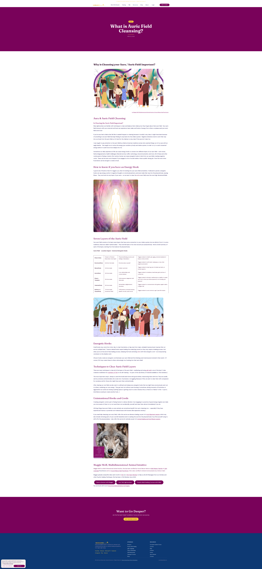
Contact (152, 556)
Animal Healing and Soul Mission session (149, 419)
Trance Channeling (131, 550)
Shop (141, 5)
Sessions (129, 544)
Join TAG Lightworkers (125, 482)
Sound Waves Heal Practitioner (120, 471)
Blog (130, 21)
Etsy (102, 553)
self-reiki (148, 370)
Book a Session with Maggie (105, 482)
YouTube (97, 550)
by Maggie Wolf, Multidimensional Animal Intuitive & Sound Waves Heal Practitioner (150, 112)
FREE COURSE (164, 4)
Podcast (102, 550)
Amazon (106, 553)
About (147, 5)
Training (124, 5)
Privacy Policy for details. (8, 563)
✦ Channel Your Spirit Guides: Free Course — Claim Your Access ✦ (131, 1)
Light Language (130, 548)
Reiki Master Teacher (157, 468)
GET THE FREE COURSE (131, 519)
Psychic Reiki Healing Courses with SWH (149, 482)
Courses (152, 546)
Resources (135, 5)
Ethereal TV (108, 550)
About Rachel (153, 554)
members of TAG (113, 372)
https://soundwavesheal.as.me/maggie (119, 486)
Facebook (114, 550)
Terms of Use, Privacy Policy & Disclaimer (129, 560)
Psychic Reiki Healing (131, 546)
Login (153, 5)
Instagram (97, 553)
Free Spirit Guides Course (155, 544)
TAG (129, 5)
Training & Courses (131, 554)
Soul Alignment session (153, 414)
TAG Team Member (131, 475)
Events (151, 552)
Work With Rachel (115, 5)
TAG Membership (131, 552)
